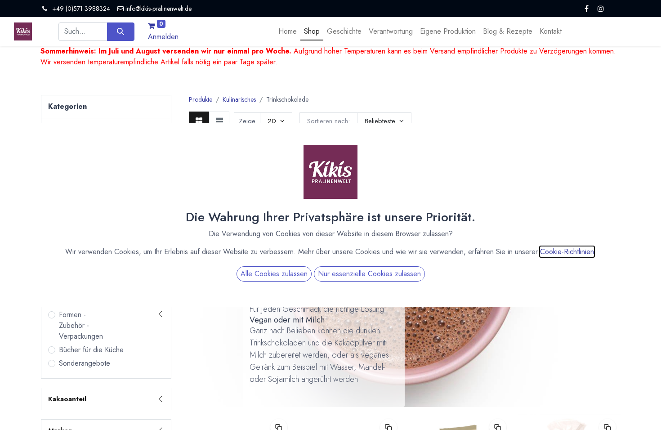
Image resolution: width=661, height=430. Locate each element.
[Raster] (199, 121)
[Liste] (219, 121)
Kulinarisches (239, 99)
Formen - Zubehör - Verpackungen (81, 325)
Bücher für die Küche (91, 350)
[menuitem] (287, 31)
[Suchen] (120, 31)
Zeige (247, 121)
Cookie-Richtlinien (567, 251)
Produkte (200, 99)
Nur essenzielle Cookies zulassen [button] (369, 274)
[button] (384, 121)
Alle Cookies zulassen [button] (274, 274)
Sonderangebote (84, 363)
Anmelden (163, 36)
